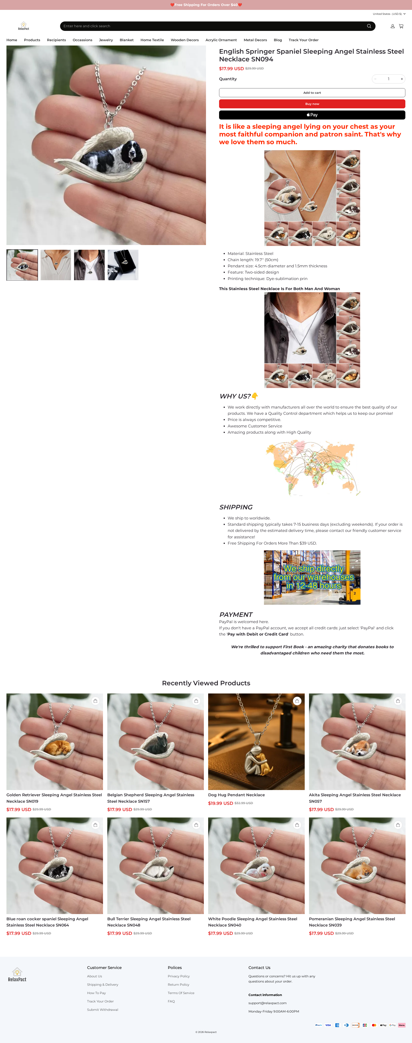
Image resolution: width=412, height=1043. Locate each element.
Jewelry (106, 40)
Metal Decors (255, 40)
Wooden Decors (185, 40)
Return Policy (178, 985)
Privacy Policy (179, 976)
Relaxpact (210, 1032)
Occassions (82, 40)
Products (32, 40)
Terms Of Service (181, 993)
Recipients (56, 40)
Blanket (127, 40)
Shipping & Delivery (102, 985)
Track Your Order (304, 40)
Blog (278, 40)
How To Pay (96, 993)
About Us (94, 976)
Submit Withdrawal (102, 1010)
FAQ (171, 1001)
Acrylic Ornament (221, 40)
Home (11, 40)
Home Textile (152, 40)
